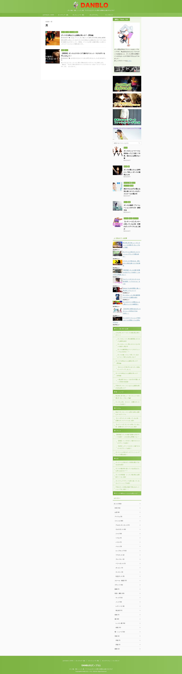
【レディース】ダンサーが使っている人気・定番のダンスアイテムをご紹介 (127, 425)
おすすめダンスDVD (48, 15)
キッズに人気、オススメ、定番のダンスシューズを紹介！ (127, 403)
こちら (129, 60)
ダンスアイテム (93, 15)
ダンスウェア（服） (63, 15)
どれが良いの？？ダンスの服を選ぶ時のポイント (127, 334)
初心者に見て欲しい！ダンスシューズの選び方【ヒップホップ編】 (131, 245)
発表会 (99, 37)
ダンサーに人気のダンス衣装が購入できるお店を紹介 (127, 463)
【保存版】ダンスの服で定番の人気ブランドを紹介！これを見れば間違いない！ (126, 272)
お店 (117, 458)
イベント (77, 37)
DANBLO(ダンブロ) (91, 665)
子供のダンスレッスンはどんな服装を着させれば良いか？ (127, 387)
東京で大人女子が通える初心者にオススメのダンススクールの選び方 (132, 191)
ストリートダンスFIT (83, 58)
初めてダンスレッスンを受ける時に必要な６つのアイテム (127, 413)
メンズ (86, 37)
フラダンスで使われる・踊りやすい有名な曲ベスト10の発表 (131, 263)
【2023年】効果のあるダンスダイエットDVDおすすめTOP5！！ (132, 311)
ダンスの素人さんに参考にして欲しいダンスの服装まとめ (132, 172)
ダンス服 (82, 37)
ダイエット (92, 58)
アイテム (118, 408)
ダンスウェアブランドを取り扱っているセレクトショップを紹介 (127, 482)
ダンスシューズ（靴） (79, 15)
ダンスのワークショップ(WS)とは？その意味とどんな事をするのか (126, 320)
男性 (96, 37)
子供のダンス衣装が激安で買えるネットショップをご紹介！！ (127, 488)
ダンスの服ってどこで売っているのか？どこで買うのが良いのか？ (128, 356)
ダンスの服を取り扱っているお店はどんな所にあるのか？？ (127, 470)
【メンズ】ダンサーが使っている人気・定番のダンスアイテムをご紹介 (127, 419)
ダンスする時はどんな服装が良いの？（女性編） (127, 374)
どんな (72, 37)
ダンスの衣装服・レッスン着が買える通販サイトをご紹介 (127, 476)
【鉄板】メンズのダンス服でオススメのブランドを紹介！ (128, 442)
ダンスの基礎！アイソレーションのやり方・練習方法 (132, 207)
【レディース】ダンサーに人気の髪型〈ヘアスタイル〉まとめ (131, 281)
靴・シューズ (119, 392)
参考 (90, 37)
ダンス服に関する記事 (122, 329)
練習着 (103, 37)
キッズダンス (109, 15)
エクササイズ (74, 58)
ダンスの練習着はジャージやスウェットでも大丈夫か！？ (128, 351)
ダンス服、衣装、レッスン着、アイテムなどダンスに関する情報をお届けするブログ (91, 669)
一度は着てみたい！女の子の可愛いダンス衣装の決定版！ (128, 380)
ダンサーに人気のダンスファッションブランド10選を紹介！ (131, 254)
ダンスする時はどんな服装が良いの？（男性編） (78, 35)
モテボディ (102, 58)
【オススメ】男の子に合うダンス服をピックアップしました (128, 368)
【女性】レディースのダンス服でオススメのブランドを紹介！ (128, 447)
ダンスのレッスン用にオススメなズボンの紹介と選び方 (128, 345)
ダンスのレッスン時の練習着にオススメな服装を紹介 (128, 340)
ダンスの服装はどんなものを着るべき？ (127, 493)
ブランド (118, 430)
